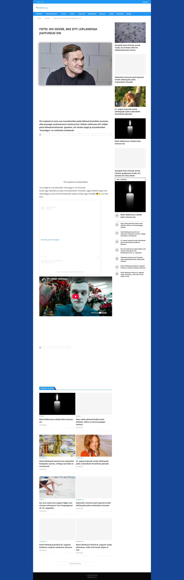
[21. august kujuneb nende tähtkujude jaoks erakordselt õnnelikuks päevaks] (130, 96)
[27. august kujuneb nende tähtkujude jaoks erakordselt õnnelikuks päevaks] (94, 446)
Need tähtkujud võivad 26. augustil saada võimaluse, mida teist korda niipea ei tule (94, 547)
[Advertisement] (75, 106)
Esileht (39, 18)
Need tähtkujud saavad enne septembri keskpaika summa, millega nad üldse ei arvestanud (56, 463)
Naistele (82, 14)
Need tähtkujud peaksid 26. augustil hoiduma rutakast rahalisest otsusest (133, 267)
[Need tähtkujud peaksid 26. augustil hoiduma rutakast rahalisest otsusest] (57, 529)
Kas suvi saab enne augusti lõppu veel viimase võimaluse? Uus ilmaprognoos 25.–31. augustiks (56, 505)
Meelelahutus (51, 14)
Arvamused (92, 14)
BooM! (129, 14)
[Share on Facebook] (56, 428)
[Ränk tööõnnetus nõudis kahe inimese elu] (57, 404)
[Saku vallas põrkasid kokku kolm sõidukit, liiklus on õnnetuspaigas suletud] (94, 404)
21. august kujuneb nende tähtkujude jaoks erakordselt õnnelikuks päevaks (127, 111)
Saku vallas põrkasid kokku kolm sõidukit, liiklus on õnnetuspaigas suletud (90, 422)
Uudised (39, 14)
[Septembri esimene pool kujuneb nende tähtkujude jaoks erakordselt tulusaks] (94, 487)
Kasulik (102, 14)
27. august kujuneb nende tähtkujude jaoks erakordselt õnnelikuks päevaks (133, 242)
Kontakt (145, 2)
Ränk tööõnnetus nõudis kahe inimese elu (128, 142)
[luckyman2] (54, 348)
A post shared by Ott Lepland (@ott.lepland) (70, 272)
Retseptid (120, 14)
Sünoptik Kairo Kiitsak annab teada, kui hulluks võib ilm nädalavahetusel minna (127, 47)
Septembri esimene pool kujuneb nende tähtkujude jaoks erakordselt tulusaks (129, 79)
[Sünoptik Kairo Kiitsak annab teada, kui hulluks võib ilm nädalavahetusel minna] (130, 32)
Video (72, 14)
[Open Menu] (146, 8)
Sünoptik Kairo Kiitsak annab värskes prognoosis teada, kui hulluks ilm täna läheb (127, 173)
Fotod (63, 14)
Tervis (111, 14)
